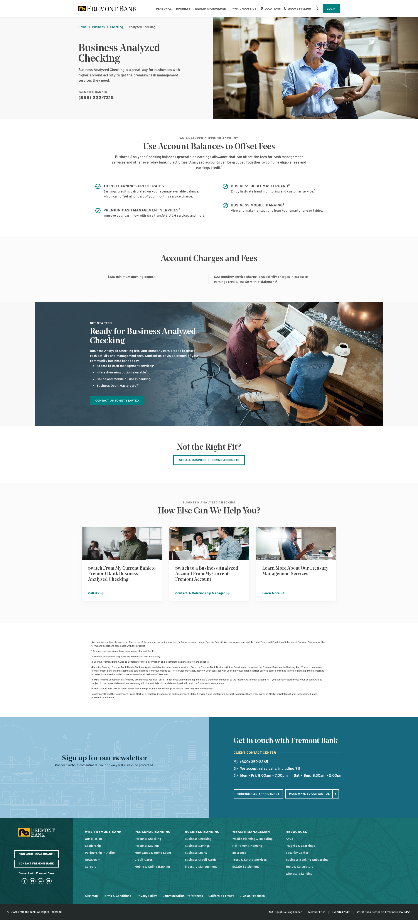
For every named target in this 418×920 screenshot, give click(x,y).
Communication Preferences (182, 896)
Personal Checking (148, 839)
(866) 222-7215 (96, 97)
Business (183, 8)
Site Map (91, 896)
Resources (296, 832)
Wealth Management (211, 8)
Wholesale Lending (299, 873)
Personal (164, 8)
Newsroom (92, 859)
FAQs (289, 839)
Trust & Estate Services (249, 859)
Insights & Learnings (300, 845)
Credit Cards (144, 859)
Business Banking (202, 832)
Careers (90, 866)
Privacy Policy (147, 896)
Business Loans (196, 852)
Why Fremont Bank (103, 832)
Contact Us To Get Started (117, 400)
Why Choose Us (244, 8)
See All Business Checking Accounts (209, 460)
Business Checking (198, 839)
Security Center (297, 852)
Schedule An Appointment (258, 794)
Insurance (239, 852)
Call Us (94, 593)
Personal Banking (152, 832)
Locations (273, 8)
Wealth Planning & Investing (252, 839)
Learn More (271, 593)
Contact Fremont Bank (36, 863)
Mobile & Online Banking (152, 866)
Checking (116, 27)
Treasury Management (201, 866)
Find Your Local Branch (37, 854)
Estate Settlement (245, 866)
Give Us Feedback (252, 896)
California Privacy (221, 896)
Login (331, 8)
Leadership (93, 845)
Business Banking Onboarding (307, 859)
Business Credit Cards (200, 859)
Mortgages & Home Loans (153, 852)
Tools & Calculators (299, 866)
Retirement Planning (247, 845)
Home (82, 27)
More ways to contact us (309, 793)
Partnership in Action (100, 852)
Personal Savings (147, 845)
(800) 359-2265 (299, 8)
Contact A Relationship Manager (200, 593)
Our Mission (93, 839)
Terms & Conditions (117, 896)
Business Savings (197, 845)
